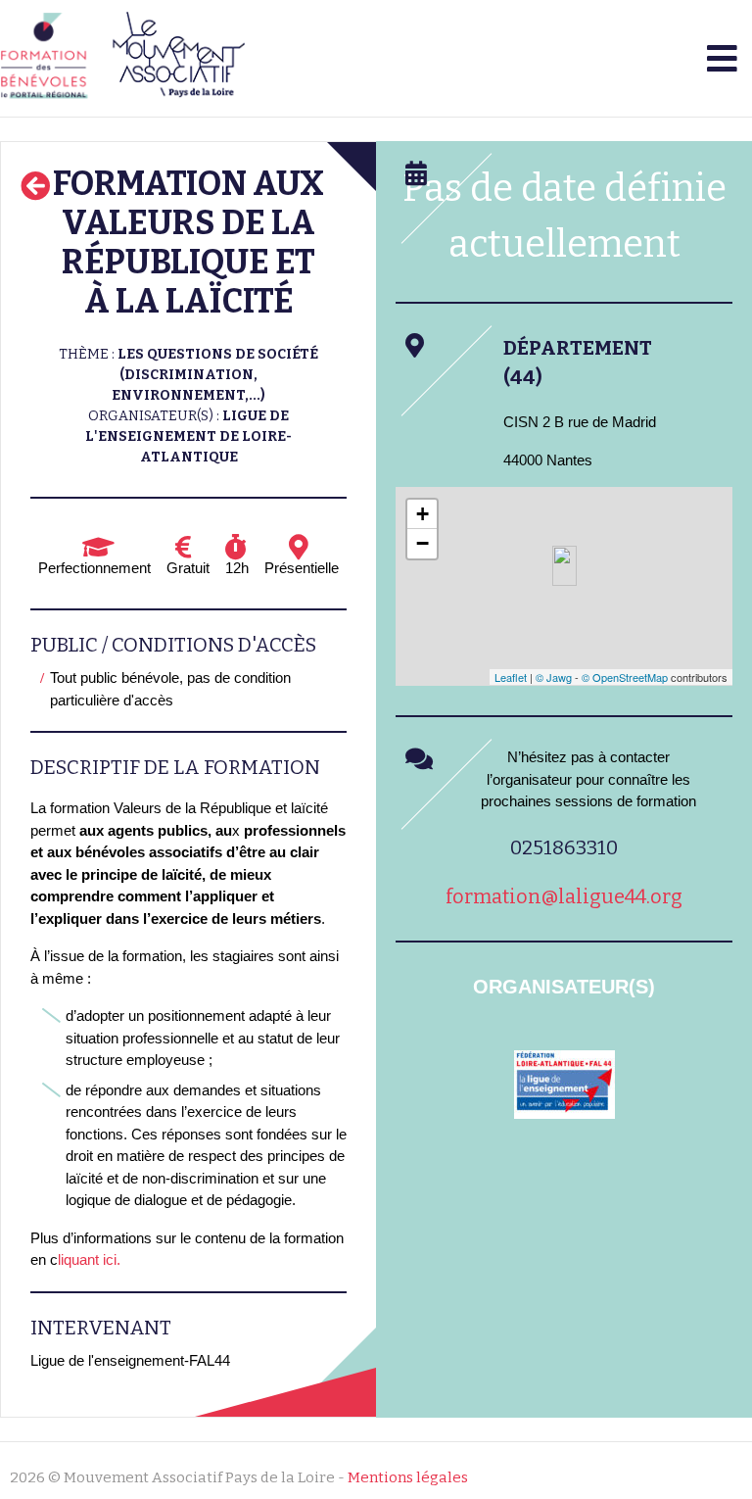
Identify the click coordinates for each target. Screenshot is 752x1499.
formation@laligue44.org (564, 896)
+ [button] (422, 514)
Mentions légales (408, 1477)
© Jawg (554, 677)
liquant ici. (91, 1259)
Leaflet (510, 677)
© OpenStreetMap (625, 677)
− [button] (422, 543)
